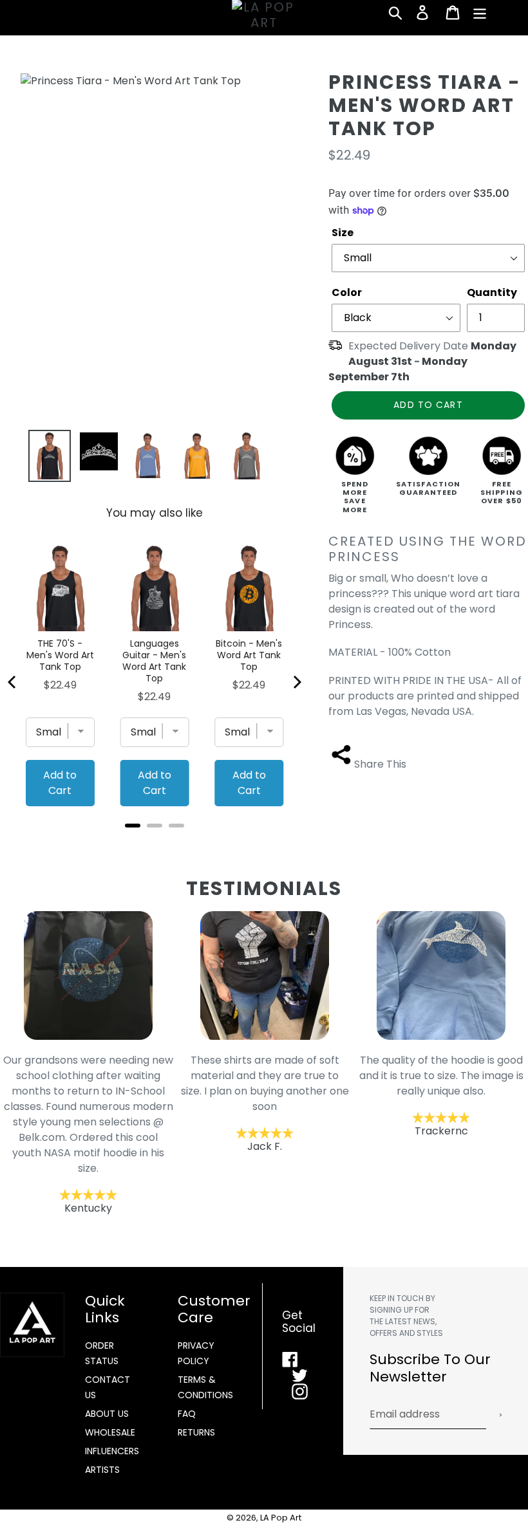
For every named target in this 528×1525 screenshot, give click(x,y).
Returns (196, 1432)
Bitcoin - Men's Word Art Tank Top (249, 655)
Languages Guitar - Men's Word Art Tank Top (154, 661)
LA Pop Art (280, 1517)
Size (343, 232)
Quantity (492, 292)
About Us (107, 1413)
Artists (102, 1469)
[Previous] (13, 682)
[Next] (296, 682)
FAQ (187, 1413)
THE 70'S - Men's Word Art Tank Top (60, 655)
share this (380, 764)
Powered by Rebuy (154, 842)
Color (347, 292)
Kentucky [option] (88, 1134)
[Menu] (481, 12)
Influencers (112, 1451)
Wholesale (110, 1432)
